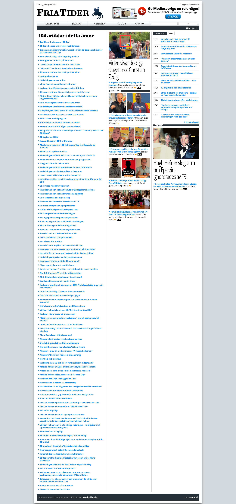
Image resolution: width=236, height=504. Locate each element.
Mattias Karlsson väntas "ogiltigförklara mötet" (62, 414)
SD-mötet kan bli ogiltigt (51, 431)
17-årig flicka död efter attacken (176, 87)
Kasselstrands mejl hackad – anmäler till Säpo (61, 245)
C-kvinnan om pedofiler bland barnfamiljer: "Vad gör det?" (175, 115)
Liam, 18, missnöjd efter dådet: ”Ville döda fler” (178, 81)
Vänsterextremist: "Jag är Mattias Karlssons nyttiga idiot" (67, 394)
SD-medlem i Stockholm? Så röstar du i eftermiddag (64, 446)
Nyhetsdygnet (192, 122)
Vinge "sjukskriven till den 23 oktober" (58, 84)
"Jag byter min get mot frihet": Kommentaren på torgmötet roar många (176, 107)
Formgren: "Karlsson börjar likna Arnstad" (60, 261)
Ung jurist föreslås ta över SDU (54, 163)
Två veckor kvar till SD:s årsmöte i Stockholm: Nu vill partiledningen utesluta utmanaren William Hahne (65, 473)
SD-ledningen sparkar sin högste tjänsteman (61, 257)
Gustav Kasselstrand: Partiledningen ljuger (60, 295)
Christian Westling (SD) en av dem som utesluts (62, 291)
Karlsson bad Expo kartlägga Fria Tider (58, 378)
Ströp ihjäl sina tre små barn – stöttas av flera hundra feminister (179, 93)
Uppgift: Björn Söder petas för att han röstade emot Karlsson (69, 110)
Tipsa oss (193, 28)
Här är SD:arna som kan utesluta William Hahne (62, 347)
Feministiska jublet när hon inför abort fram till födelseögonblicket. (128, 213)
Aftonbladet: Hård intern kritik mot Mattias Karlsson (65, 370)
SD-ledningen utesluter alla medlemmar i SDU (61, 106)
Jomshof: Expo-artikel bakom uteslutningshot (61, 454)
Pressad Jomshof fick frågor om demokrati (60, 126)
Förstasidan (52, 23)
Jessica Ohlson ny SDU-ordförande (56, 141)
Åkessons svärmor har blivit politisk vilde (59, 72)
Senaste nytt (161, 33)
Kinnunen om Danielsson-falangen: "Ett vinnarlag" (63, 435)
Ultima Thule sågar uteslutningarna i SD (58, 209)
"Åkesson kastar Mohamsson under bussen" (178, 59)
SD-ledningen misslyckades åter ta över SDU (61, 171)
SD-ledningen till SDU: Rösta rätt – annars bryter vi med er (67, 155)
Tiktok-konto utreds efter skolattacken (179, 100)
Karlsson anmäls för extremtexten (56, 398)
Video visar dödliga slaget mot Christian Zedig (127, 69)
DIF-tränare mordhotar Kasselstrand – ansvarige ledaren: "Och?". (127, 116)
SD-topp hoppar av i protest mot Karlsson (59, 46)
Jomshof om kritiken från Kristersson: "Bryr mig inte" (179, 47)
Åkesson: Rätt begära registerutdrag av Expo (61, 339)
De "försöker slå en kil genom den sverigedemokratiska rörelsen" (71, 386)
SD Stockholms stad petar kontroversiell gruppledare (65, 159)
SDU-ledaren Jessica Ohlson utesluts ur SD (60, 102)
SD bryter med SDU (49, 137)
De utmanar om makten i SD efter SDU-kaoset (62, 114)
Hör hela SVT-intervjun (50, 359)
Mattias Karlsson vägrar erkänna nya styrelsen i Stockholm (68, 366)
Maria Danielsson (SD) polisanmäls (56, 237)
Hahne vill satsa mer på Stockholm (56, 485)
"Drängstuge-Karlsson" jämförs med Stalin (60, 64)
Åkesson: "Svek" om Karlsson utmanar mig (60, 355)
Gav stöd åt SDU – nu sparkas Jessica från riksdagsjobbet (67, 253)
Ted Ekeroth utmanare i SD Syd (54, 42)
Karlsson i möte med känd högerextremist (60, 229)
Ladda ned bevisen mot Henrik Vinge (57, 281)
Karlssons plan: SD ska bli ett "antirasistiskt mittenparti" (67, 362)
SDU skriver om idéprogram (53, 118)
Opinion (139, 23)
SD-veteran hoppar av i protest (54, 186)
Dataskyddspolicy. (90, 497)
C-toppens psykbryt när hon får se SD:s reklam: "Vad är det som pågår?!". (128, 150)
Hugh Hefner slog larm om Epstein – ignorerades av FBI (174, 169)
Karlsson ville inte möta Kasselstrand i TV (59, 201)
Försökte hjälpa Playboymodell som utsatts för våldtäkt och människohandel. (175, 185)
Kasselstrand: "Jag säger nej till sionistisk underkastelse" (175, 40)
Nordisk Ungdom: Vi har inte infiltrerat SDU (60, 273)
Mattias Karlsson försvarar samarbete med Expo (62, 374)
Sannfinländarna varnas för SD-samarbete (59, 122)
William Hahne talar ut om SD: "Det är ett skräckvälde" (66, 310)
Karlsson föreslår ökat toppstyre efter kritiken (62, 88)
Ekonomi (77, 23)
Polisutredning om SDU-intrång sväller (58, 225)
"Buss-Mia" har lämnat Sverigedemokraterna (61, 68)
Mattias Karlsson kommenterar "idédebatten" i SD (64, 406)
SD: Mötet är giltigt (49, 410)
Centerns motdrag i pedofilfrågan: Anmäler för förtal (177, 74)
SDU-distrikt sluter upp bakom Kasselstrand (61, 277)
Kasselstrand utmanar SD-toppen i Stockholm (61, 390)
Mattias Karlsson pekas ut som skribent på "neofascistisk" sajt (69, 402)
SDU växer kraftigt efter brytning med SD (59, 56)
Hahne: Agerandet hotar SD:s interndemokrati (62, 450)
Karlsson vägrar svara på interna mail (57, 314)
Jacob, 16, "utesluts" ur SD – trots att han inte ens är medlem (69, 269)
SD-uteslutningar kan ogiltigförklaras (57, 205)
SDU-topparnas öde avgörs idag (55, 197)
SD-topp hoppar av (49, 76)
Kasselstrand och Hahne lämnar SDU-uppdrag (61, 193)
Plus (171, 33)
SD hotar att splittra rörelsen (53, 151)
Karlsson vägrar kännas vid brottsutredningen (61, 221)
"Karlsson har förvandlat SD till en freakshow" (61, 324)
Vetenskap (100, 23)
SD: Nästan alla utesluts (51, 241)
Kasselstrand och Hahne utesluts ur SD (58, 233)
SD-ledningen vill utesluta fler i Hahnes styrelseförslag (65, 464)
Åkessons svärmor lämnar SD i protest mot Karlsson (64, 92)
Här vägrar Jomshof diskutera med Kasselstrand (62, 306)
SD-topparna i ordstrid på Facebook (57, 60)
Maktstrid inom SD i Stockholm (55, 489)
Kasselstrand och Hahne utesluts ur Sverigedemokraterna (67, 189)
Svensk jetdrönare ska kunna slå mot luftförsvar (178, 67)
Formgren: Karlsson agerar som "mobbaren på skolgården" (68, 249)
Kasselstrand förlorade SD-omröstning (58, 382)
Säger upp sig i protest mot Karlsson (57, 265)
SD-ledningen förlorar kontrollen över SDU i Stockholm (66, 167)
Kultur (121, 23)
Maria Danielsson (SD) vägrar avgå (56, 335)
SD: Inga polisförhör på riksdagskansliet (59, 217)
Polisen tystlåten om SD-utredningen (57, 213)
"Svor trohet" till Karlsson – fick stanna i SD (60, 175)
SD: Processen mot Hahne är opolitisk (58, 468)
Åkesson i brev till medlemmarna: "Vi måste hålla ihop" (66, 351)
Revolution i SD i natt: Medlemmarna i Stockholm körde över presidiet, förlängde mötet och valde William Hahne (69, 419)
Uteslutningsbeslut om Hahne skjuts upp (59, 343)
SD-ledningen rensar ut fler (52, 80)
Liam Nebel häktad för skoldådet (176, 53)
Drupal (194, 497)
